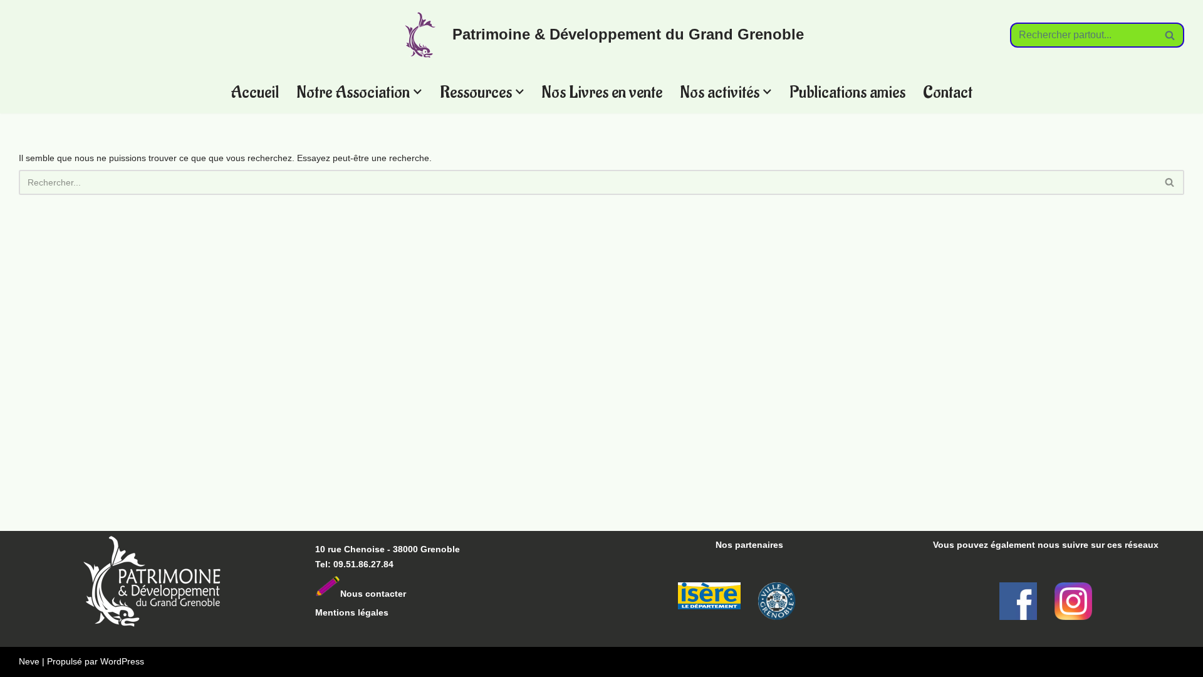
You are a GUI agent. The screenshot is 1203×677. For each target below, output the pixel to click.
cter (398, 594)
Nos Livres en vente (601, 92)
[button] (417, 92)
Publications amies (847, 92)
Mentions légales (351, 612)
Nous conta (365, 594)
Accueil (255, 92)
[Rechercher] (1170, 35)
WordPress (122, 661)
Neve (29, 661)
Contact (947, 92)
